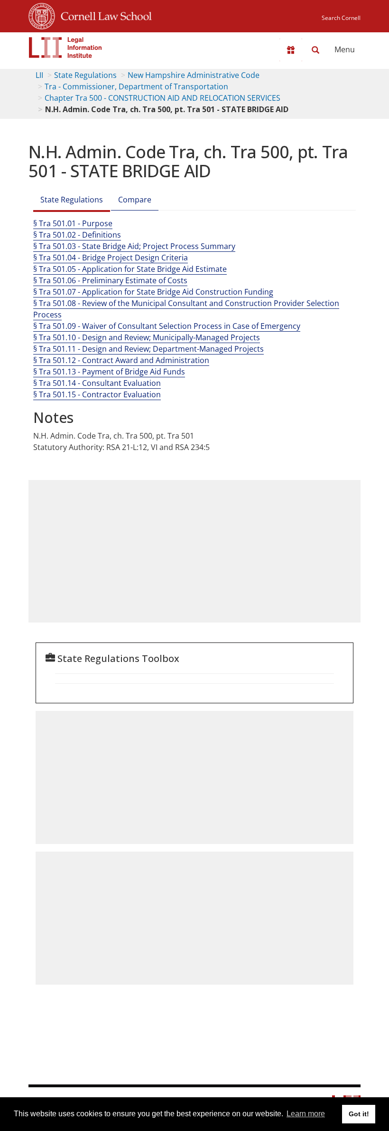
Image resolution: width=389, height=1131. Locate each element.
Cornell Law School (103, 14)
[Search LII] (315, 49)
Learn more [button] (306, 1114)
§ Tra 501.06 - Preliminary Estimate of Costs (110, 280)
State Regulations (85, 75)
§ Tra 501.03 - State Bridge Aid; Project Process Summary (134, 246)
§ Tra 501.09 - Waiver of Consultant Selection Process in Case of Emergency (166, 326)
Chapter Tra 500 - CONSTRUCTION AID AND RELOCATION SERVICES (162, 98)
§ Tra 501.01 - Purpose (72, 223)
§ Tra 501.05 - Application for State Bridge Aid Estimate (130, 269)
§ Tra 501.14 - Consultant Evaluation (97, 383)
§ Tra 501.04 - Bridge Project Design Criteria (110, 257)
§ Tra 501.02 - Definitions (77, 235)
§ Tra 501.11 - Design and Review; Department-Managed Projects (148, 349)
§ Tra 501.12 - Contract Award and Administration (121, 360)
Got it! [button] (359, 1114)
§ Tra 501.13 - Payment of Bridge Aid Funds (109, 371)
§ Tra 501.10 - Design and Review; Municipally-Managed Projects (146, 337)
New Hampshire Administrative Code (193, 75)
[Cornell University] (41, 14)
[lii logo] (65, 47)
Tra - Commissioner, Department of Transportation (136, 86)
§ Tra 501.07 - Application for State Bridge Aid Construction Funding (153, 292)
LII (39, 75)
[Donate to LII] (290, 49)
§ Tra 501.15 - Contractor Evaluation (97, 394)
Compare (134, 199)
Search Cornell (341, 18)
